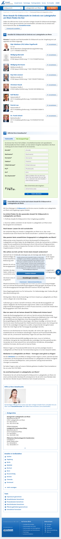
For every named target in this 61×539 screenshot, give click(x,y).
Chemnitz (10, 479)
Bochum (9, 468)
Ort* (6, 172)
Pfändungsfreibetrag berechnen (17, 507)
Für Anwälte (50, 3)
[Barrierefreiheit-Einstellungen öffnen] (58, 272)
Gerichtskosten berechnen (15, 504)
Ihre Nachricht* (10, 176)
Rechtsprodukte (36, 3)
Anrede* (7, 150)
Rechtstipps (27, 3)
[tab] (13, 28)
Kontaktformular (25, 25)
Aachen (9, 456)
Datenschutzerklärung (34, 282)
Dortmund (10, 482)
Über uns (49, 532)
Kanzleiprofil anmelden (28, 524)
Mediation (11, 357)
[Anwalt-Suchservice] (10, 4)
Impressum (23, 282)
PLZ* (6, 169)
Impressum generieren (14, 497)
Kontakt (49, 526)
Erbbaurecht (21, 208)
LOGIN (57, 3)
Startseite (49, 524)
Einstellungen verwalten (30, 278)
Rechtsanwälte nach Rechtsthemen (31, 530)
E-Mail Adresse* (10, 165)
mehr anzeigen (12, 487)
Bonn (8, 471)
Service (44, 3)
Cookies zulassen (30, 273)
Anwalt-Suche (18, 3)
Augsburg (10, 459)
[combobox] (37, 150)
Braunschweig (11, 474)
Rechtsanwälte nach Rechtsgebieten (31, 528)
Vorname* (8, 158)
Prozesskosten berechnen (15, 502)
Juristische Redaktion (28, 534)
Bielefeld (9, 465)
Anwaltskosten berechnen (15, 499)
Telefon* (8, 161)
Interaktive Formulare (14, 509)
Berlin (8, 462)
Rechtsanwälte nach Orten (29, 526)
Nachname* (9, 154)
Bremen (9, 476)
